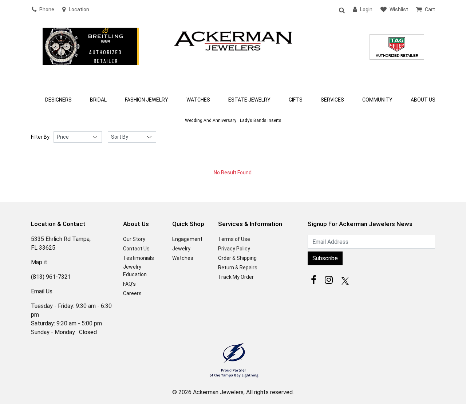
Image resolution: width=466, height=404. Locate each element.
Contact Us (136, 248)
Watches (198, 100)
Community (377, 100)
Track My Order (236, 277)
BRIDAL (98, 100)
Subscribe (325, 258)
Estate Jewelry (249, 100)
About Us (423, 100)
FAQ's (129, 284)
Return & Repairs (237, 267)
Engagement (187, 239)
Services (332, 100)
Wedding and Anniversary (210, 120)
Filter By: (41, 137)
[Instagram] (329, 280)
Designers (58, 100)
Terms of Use (234, 239)
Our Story (134, 239)
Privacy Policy (234, 248)
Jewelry (181, 248)
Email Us (41, 291)
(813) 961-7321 (51, 276)
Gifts (296, 100)
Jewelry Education (135, 270)
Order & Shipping (237, 258)
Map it (39, 262)
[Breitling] (91, 56)
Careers (132, 293)
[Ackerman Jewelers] (233, 40)
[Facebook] (313, 280)
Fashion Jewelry (146, 100)
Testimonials (138, 258)
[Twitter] (344, 280)
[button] (341, 10)
